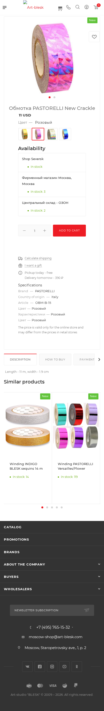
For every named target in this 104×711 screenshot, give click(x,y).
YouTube (64, 666)
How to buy (55, 359)
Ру (60, 9)
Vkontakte (27, 666)
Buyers (11, 577)
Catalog (13, 527)
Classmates (77, 666)
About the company (24, 564)
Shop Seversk (33, 159)
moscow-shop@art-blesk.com (55, 637)
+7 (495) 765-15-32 (53, 627)
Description (20, 359)
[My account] (86, 7)
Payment (87, 359)
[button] (49, 97)
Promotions (16, 539)
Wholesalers (18, 589)
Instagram (52, 666)
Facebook (40, 666)
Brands (12, 552)
